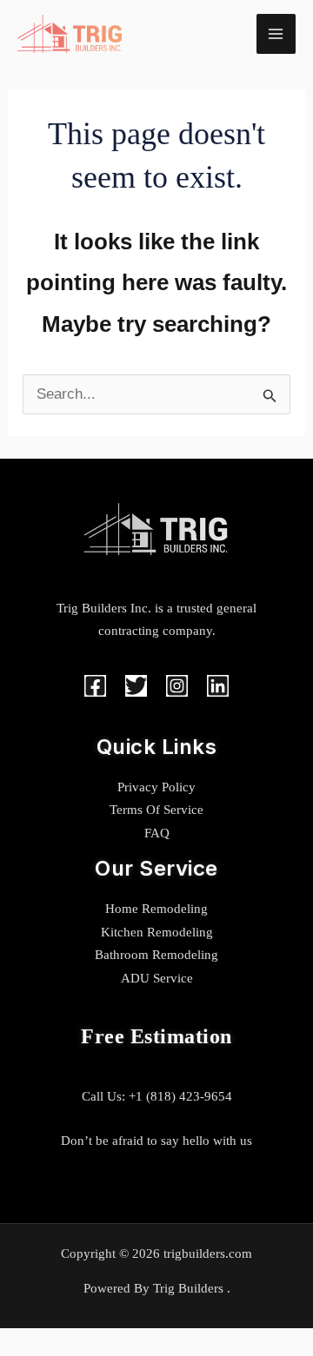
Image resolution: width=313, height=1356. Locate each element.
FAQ (157, 833)
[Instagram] (177, 686)
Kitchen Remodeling (157, 932)
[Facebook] (95, 686)
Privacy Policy (156, 787)
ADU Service (157, 978)
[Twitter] (136, 686)
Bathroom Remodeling (156, 955)
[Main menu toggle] (276, 34)
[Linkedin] (218, 686)
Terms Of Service (156, 810)
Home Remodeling (156, 909)
